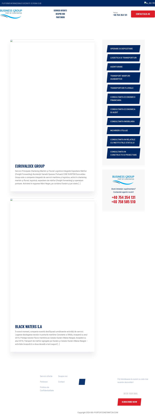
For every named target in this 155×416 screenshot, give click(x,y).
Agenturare (116, 67)
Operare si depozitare (121, 49)
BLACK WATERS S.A (28, 326)
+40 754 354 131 (120, 15)
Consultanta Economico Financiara (122, 98)
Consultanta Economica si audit (122, 111)
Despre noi (60, 13)
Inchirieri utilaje (119, 130)
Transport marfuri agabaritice (120, 77)
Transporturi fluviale (121, 88)
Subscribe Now (129, 402)
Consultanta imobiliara (122, 121)
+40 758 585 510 (124, 201)
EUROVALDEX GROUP (30, 166)
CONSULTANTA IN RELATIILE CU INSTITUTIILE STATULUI (122, 141)
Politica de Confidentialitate (47, 389)
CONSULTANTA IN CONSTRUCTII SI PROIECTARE (123, 153)
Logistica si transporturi (123, 58)
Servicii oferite (60, 10)
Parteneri (60, 17)
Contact (61, 382)
